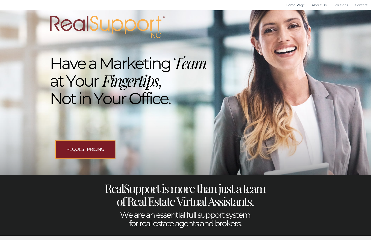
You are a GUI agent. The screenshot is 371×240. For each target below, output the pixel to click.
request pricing (85, 149)
